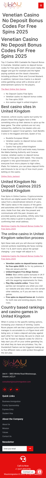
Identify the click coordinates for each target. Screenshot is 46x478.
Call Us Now (23, 466)
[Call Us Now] (23, 459)
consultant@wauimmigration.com (16, 382)
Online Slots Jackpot (10, 176)
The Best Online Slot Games (13, 89)
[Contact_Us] (39, 472)
